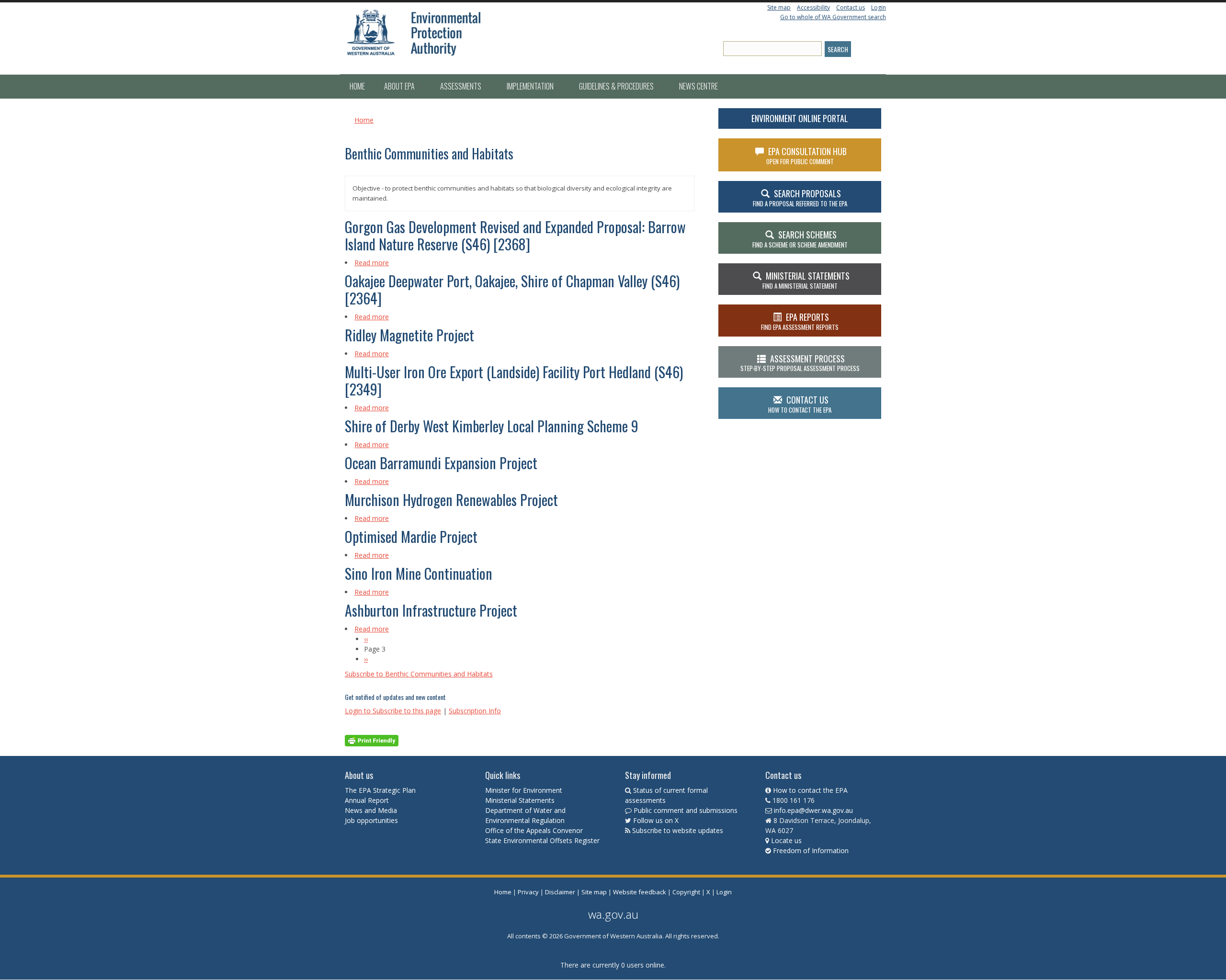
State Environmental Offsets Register (542, 840)
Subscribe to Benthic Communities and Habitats (419, 673)
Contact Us (799, 404)
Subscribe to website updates (677, 830)
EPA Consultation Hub (806, 155)
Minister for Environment (523, 790)
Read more (371, 262)
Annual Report (368, 800)
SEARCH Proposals (800, 197)
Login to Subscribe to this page (393, 710)
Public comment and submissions (686, 810)
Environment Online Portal (799, 118)
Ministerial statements (806, 280)
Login (878, 7)
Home (357, 86)
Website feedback (639, 892)
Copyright (686, 892)
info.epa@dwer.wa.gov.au (813, 810)
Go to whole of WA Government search (833, 17)
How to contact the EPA (810, 790)
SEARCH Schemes (800, 238)
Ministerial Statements (520, 800)
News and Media (371, 810)
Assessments (461, 86)
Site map (779, 7)
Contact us (850, 7)
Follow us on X (656, 820)
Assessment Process (800, 362)
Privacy (528, 892)
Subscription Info (475, 710)
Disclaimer (560, 892)
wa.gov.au (613, 914)
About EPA (400, 86)
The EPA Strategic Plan (380, 790)
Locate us (786, 840)
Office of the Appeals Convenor (534, 830)
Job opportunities (371, 820)
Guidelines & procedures (617, 86)
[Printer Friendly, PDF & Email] (371, 739)
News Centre (698, 86)
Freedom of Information (811, 850)
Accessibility (813, 7)
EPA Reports (800, 321)
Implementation (531, 86)
